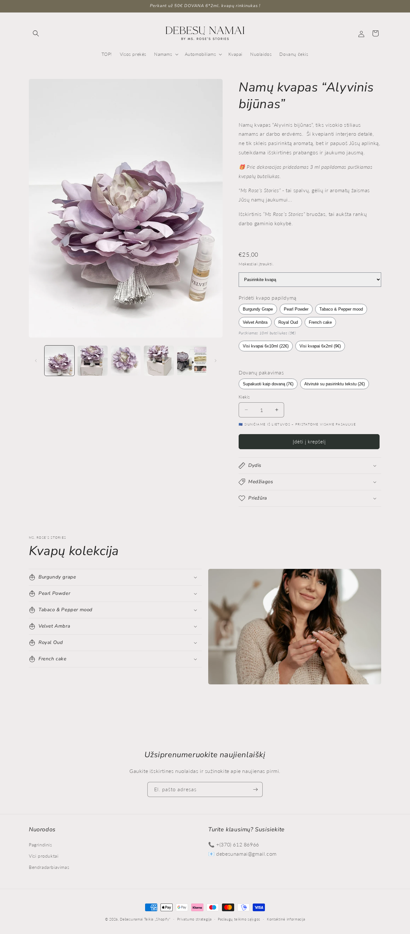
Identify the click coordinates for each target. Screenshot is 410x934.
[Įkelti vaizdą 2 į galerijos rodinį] (92, 360)
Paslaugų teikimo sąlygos (239, 919)
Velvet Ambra (255, 322)
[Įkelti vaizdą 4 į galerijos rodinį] (159, 360)
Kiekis (244, 396)
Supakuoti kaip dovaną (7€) (268, 383)
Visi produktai (43, 855)
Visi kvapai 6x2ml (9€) (320, 346)
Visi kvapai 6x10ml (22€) (266, 346)
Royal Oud (288, 322)
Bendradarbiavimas (49, 867)
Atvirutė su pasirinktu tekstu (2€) (334, 383)
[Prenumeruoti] (255, 789)
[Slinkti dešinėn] (216, 361)
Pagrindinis (40, 844)
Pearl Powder (296, 309)
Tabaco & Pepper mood (341, 309)
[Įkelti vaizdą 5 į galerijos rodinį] (192, 360)
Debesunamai (131, 919)
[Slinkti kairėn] (36, 361)
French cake (320, 322)
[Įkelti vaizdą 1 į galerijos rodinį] (59, 360)
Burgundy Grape (258, 309)
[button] (36, 33)
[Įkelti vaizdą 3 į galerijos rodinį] (126, 360)
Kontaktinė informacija (286, 919)
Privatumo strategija (194, 919)
